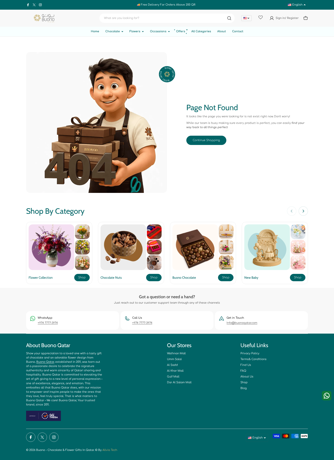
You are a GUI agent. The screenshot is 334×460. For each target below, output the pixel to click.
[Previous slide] (291, 211)
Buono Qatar (45, 361)
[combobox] (167, 18)
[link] (82, 231)
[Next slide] (303, 211)
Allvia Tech (109, 450)
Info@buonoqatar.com (242, 322)
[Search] (229, 18)
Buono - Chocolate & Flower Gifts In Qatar (65, 450)
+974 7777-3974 (48, 322)
